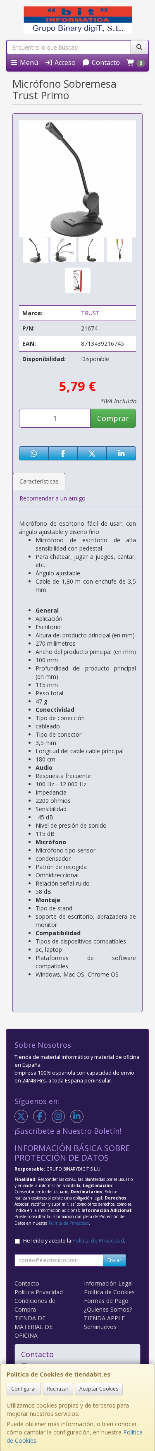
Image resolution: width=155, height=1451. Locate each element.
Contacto (105, 62)
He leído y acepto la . (74, 1240)
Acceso (64, 62)
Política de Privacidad (69, 1223)
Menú (28, 62)
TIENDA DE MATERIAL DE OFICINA (33, 1326)
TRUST (90, 313)
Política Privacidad (38, 1292)
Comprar (113, 418)
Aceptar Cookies (98, 1388)
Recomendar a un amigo (52, 498)
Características (39, 481)
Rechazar (58, 1388)
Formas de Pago (106, 1301)
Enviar (114, 1260)
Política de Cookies (109, 1292)
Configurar (23, 1388)
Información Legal (108, 1283)
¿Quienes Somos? (108, 1309)
